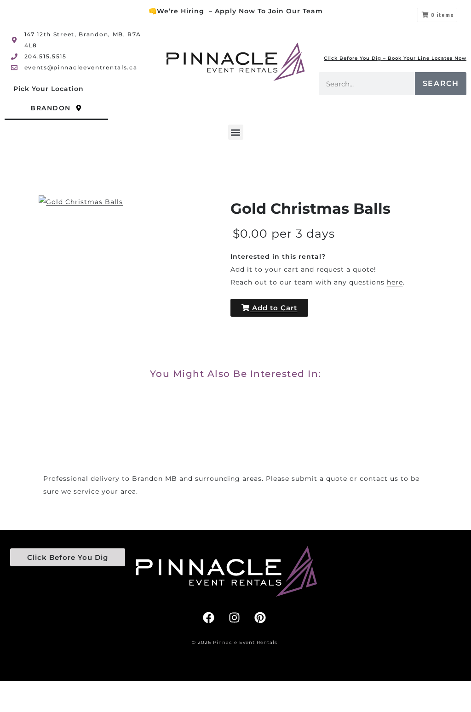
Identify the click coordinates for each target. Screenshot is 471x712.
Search (441, 83)
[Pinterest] (260, 617)
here (395, 282)
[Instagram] (234, 617)
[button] (235, 132)
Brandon (50, 108)
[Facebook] (208, 617)
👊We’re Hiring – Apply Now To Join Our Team (236, 11)
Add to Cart (273, 307)
